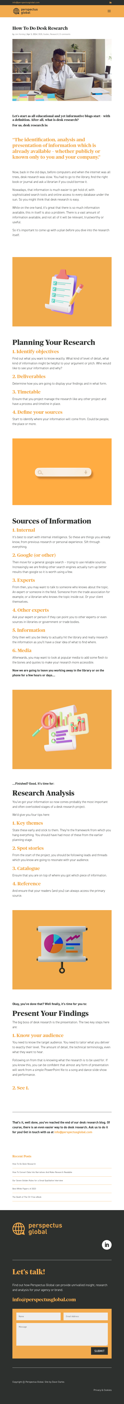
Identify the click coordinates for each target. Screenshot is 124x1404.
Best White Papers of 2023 (24, 1188)
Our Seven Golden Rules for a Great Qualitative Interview (37, 1180)
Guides (46, 34)
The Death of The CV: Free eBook (26, 1197)
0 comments (65, 34)
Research (54, 34)
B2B (40, 34)
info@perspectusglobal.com (73, 1132)
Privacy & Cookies (103, 1390)
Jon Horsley (20, 34)
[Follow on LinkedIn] (107, 1245)
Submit (99, 1351)
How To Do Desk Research (24, 1163)
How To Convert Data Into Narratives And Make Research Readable (42, 1172)
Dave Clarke (58, 1381)
